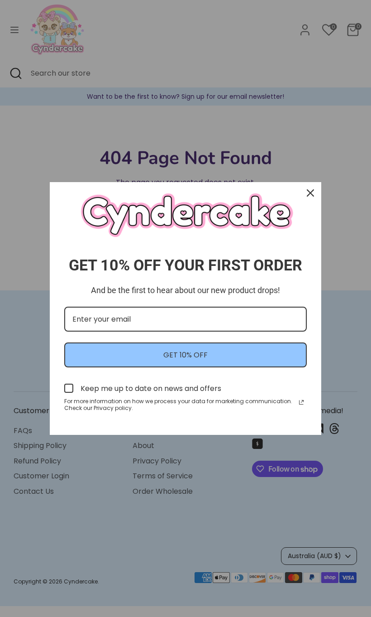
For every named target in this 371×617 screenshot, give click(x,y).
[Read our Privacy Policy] (301, 402)
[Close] (310, 193)
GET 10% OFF (185, 355)
